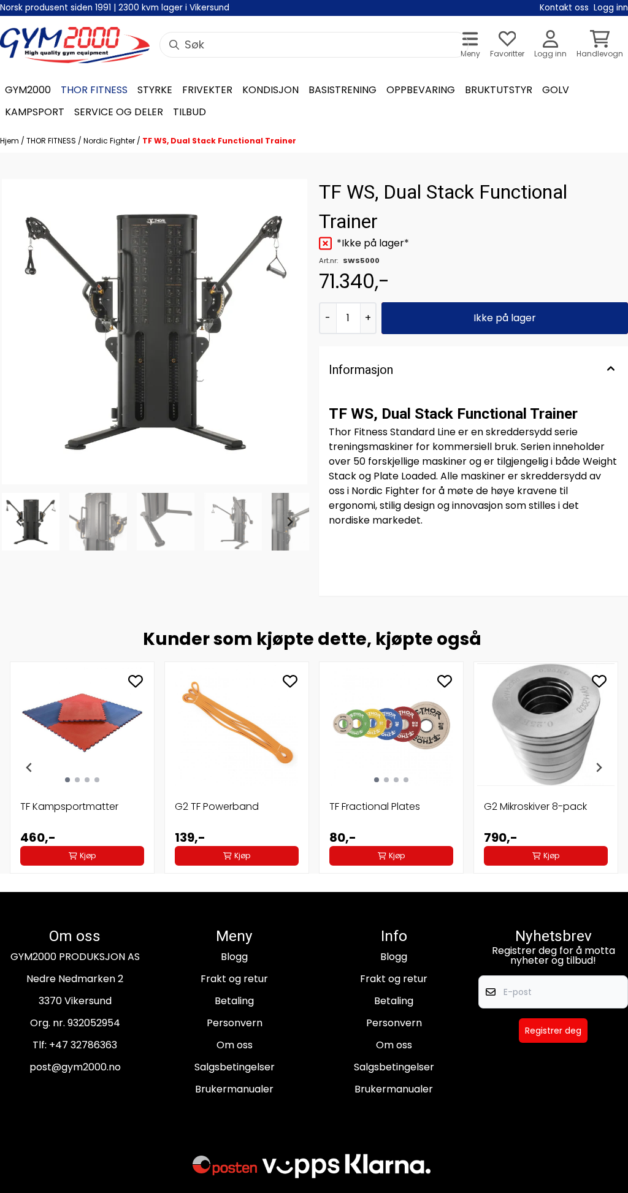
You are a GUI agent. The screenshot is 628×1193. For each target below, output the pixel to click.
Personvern (234, 1023)
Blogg (234, 957)
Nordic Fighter (110, 140)
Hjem (10, 140)
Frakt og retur (234, 979)
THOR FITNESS (52, 140)
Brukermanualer (234, 1089)
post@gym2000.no (75, 1067)
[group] (82, 767)
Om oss (234, 1045)
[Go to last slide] (19, 522)
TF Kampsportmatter (69, 806)
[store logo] (75, 45)
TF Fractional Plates (374, 806)
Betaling (234, 1001)
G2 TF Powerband (217, 806)
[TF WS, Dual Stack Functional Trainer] (154, 331)
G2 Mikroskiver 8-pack (535, 806)
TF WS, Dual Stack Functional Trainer (219, 140)
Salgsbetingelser (234, 1067)
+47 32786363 (83, 1045)
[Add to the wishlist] (135, 681)
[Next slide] (289, 522)
